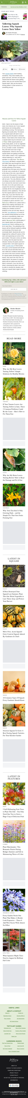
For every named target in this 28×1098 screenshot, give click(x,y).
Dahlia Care (14, 1036)
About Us (7, 1013)
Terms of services (18, 293)
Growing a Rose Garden (20, 1030)
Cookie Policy (14, 1075)
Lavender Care (7, 1033)
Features (23, 34)
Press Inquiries (7, 1018)
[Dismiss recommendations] (26, 11)
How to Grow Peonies (20, 1033)
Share (6, 69)
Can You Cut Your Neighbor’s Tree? (19, 6)
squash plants (9, 73)
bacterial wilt (6, 224)
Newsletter (23, 69)
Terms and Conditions (14, 1070)
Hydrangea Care (7, 1028)
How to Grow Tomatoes (21, 1028)
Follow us (15, 69)
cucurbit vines (10, 246)
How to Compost (20, 1048)
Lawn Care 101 (20, 1045)
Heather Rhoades (12, 32)
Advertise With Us (21, 1015)
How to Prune (7, 1045)
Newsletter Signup (7, 1015)
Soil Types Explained (7, 1048)
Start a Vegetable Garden (14, 1051)
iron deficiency (12, 212)
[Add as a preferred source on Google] (14, 1085)
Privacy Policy (14, 1072)
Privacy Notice (19, 295)
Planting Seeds (20, 1043)
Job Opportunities (20, 1018)
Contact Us (20, 1013)
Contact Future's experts (14, 1068)
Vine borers (5, 161)
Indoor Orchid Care (7, 1030)
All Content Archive (14, 1021)
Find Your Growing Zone (7, 1043)
